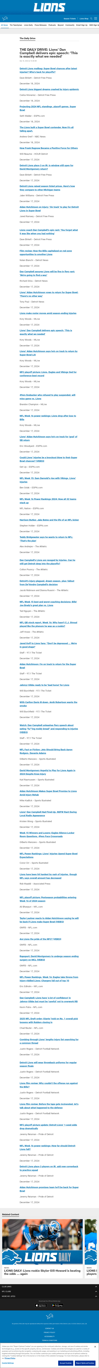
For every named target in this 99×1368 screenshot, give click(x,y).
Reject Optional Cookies (85, 1363)
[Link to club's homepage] (5, 17)
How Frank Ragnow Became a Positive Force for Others (49, 148)
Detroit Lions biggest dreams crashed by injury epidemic (49, 89)
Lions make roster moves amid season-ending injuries (48, 313)
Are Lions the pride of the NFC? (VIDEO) (40, 939)
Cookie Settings (8, 1363)
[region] (49, 1355)
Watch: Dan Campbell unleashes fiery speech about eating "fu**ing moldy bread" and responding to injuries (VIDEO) (49, 729)
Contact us (49, 1328)
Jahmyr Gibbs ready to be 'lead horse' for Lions (44, 685)
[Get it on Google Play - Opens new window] (57, 1306)
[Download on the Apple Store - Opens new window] (41, 1306)
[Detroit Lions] (49, 1316)
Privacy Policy (49, 1332)
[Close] (95, 1346)
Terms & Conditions (49, 1340)
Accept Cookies (66, 1363)
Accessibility (49, 1336)
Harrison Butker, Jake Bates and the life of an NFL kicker (49, 520)
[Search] (91, 18)
